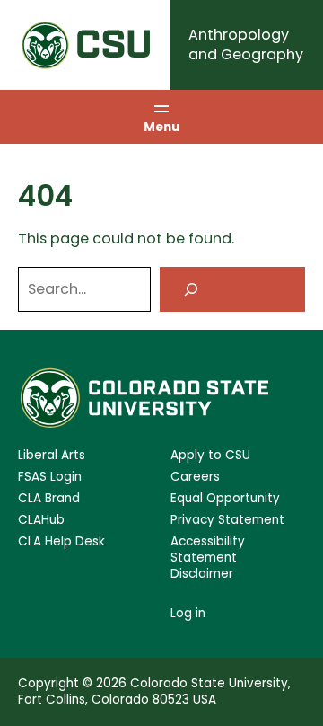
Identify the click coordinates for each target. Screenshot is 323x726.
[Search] (232, 289)
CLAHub (41, 520)
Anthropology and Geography (245, 44)
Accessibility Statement (207, 550)
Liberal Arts (51, 455)
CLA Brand (49, 499)
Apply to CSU (210, 455)
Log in (187, 613)
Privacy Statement (227, 520)
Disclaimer (201, 574)
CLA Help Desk (61, 542)
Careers (195, 477)
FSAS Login (50, 477)
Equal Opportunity (225, 499)
